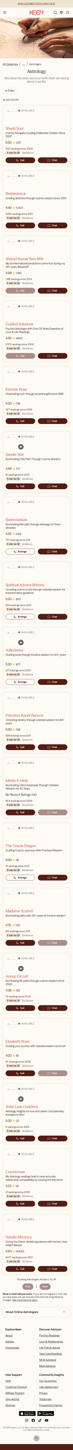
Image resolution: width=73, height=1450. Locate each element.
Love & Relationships (51, 1341)
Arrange (22, 551)
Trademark (45, 1399)
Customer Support (16, 1387)
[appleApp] (27, 1415)
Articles (9, 1341)
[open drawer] (5, 13)
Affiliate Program (14, 1393)
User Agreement (48, 1387)
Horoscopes (12, 1347)
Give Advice (12, 1399)
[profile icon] (67, 12)
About (9, 1335)
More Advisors (47, 1366)
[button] (64, 1312)
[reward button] (61, 12)
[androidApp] (45, 1415)
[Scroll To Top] (36, 1438)
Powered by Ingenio (50, 1405)
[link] (21, 447)
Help (8, 1381)
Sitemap (10, 1405)
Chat (54, 160)
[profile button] (67, 12)
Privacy (43, 1393)
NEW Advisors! (47, 1360)
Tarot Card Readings (50, 1353)
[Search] (55, 13)
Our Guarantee (48, 1381)
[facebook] (33, 1421)
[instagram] (27, 1421)
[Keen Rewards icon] (61, 12)
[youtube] (46, 1421)
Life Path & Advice (49, 1347)
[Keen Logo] (36, 12)
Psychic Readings (49, 1335)
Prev (27, 1286)
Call (22, 160)
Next (45, 1286)
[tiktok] (40, 1421)
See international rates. (25, 1300)
